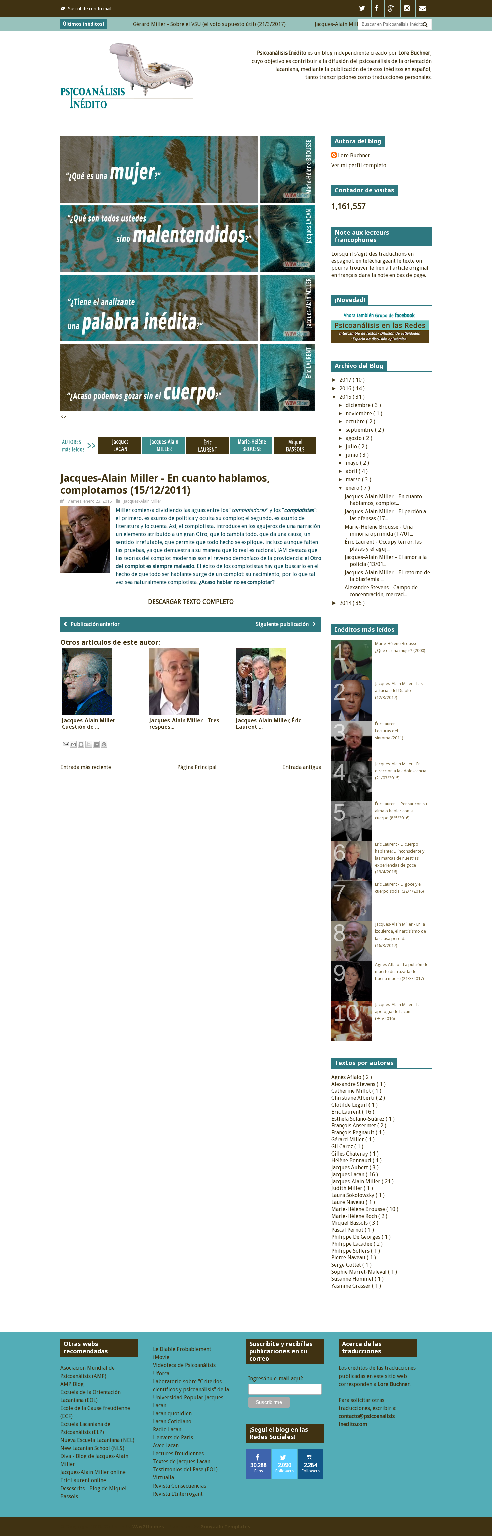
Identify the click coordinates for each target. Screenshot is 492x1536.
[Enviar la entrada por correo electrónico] (65, 744)
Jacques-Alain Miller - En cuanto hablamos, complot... (383, 500)
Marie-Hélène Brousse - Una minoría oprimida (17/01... (379, 530)
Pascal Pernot (348, 1230)
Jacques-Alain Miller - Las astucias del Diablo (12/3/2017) (399, 690)
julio (352, 446)
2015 (346, 397)
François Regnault (353, 1132)
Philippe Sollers (351, 1251)
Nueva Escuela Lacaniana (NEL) (97, 1440)
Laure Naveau (348, 1202)
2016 (346, 388)
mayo (353, 463)
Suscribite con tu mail (89, 8)
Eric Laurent (346, 1112)
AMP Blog (72, 1384)
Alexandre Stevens (354, 1084)
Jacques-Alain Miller (142, 501)
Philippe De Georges (356, 1237)
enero (353, 488)
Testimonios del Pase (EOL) (185, 1469)
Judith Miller (347, 1188)
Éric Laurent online (83, 1480)
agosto (354, 438)
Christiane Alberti (353, 1098)
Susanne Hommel (353, 1279)
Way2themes (148, 1526)
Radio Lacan (167, 1429)
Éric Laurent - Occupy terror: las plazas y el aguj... (383, 545)
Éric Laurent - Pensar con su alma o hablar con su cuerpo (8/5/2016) (401, 810)
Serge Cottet (346, 1264)
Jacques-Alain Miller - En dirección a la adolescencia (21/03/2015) (400, 770)
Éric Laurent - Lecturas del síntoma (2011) (389, 730)
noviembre (359, 413)
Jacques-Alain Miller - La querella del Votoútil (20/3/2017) (351, 24)
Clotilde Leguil (349, 1105)
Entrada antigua (301, 767)
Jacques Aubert (350, 1167)
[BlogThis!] (81, 744)
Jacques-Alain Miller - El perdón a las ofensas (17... (385, 515)
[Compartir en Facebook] (96, 744)
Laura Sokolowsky (353, 1195)
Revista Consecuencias (179, 1486)
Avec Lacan (166, 1445)
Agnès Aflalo (347, 1077)
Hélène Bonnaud (352, 1160)
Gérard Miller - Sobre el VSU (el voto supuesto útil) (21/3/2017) (175, 24)
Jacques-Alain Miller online (93, 1472)
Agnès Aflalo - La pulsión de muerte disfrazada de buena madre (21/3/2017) (401, 971)
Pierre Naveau (349, 1257)
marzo (354, 479)
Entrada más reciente (85, 767)
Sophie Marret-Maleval (359, 1272)
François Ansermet (354, 1125)
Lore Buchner (354, 155)
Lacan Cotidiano (172, 1421)
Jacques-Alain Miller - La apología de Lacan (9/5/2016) (398, 1011)
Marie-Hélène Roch (354, 1216)
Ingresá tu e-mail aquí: (275, 1378)
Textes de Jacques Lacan (181, 1461)
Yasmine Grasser (351, 1286)
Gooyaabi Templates (225, 1526)
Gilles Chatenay (350, 1153)
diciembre (359, 405)
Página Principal (197, 767)
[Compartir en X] (88, 744)
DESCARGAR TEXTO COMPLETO (191, 601)
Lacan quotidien (172, 1413)
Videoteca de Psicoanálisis (184, 1365)
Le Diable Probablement (182, 1349)
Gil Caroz (342, 1146)
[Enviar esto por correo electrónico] (73, 744)
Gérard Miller (348, 1139)
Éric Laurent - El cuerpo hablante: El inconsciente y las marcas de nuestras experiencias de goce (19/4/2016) (399, 858)
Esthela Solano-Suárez (358, 1119)
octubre (356, 421)
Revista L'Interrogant (178, 1494)
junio (353, 455)
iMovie (161, 1357)
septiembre (360, 430)
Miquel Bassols (350, 1223)
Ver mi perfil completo (358, 165)
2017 (346, 380)
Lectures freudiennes (178, 1453)
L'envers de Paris (173, 1437)
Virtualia (163, 1477)
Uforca (161, 1373)
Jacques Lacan (348, 1174)
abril (352, 471)
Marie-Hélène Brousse (358, 1209)
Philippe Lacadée (352, 1244)
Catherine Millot (351, 1091)
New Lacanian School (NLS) (92, 1448)
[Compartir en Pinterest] (104, 744)
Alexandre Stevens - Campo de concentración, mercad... (381, 591)
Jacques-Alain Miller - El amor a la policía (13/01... (386, 560)
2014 (346, 603)
